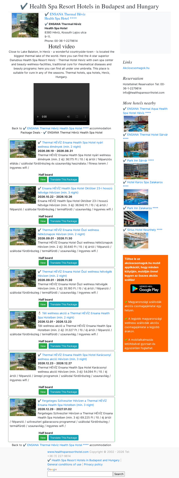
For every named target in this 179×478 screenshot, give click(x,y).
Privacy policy (93, 464)
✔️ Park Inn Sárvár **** (138, 160)
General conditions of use (64, 464)
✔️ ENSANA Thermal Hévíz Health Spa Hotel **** (65, 16)
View (43, 179)
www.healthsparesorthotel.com (68, 452)
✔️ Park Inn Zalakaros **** (140, 208)
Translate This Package (63, 179)
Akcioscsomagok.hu (136, 68)
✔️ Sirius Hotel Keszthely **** (142, 229)
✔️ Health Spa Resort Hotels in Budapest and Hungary (89, 6)
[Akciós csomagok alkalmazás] (145, 288)
